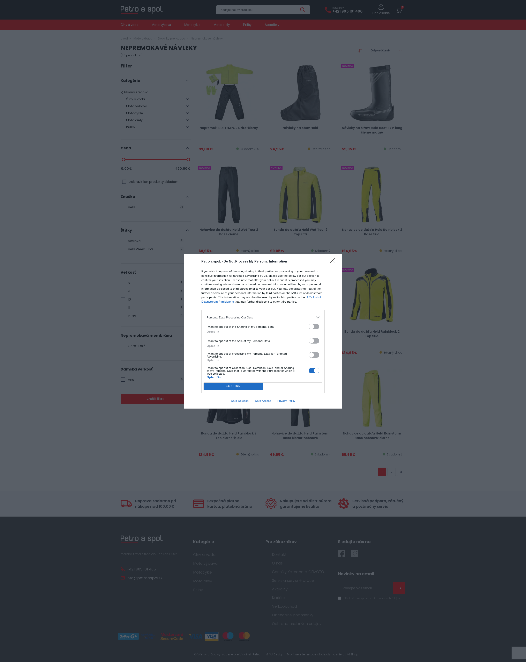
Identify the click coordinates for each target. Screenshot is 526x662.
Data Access (263, 400)
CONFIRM (233, 386)
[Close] (334, 262)
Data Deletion (240, 400)
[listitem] (263, 317)
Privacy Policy (286, 400)
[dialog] (263, 331)
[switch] (314, 326)
